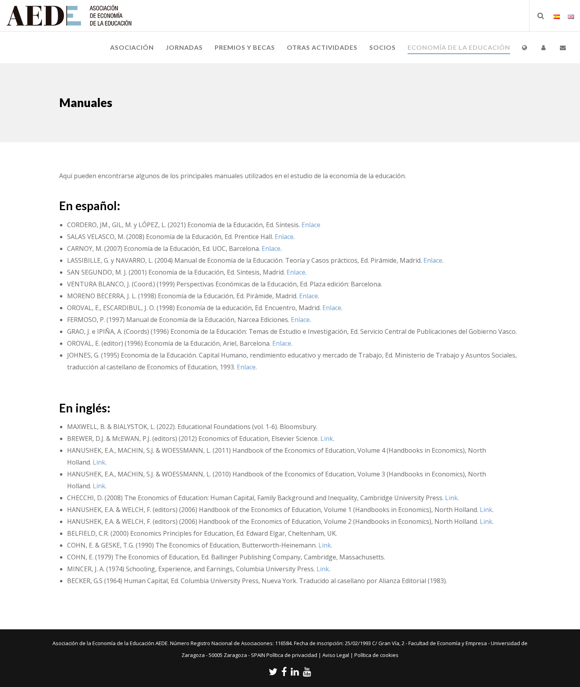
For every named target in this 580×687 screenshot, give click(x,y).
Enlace (310, 224)
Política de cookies (376, 655)
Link (326, 438)
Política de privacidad (291, 655)
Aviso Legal (335, 655)
